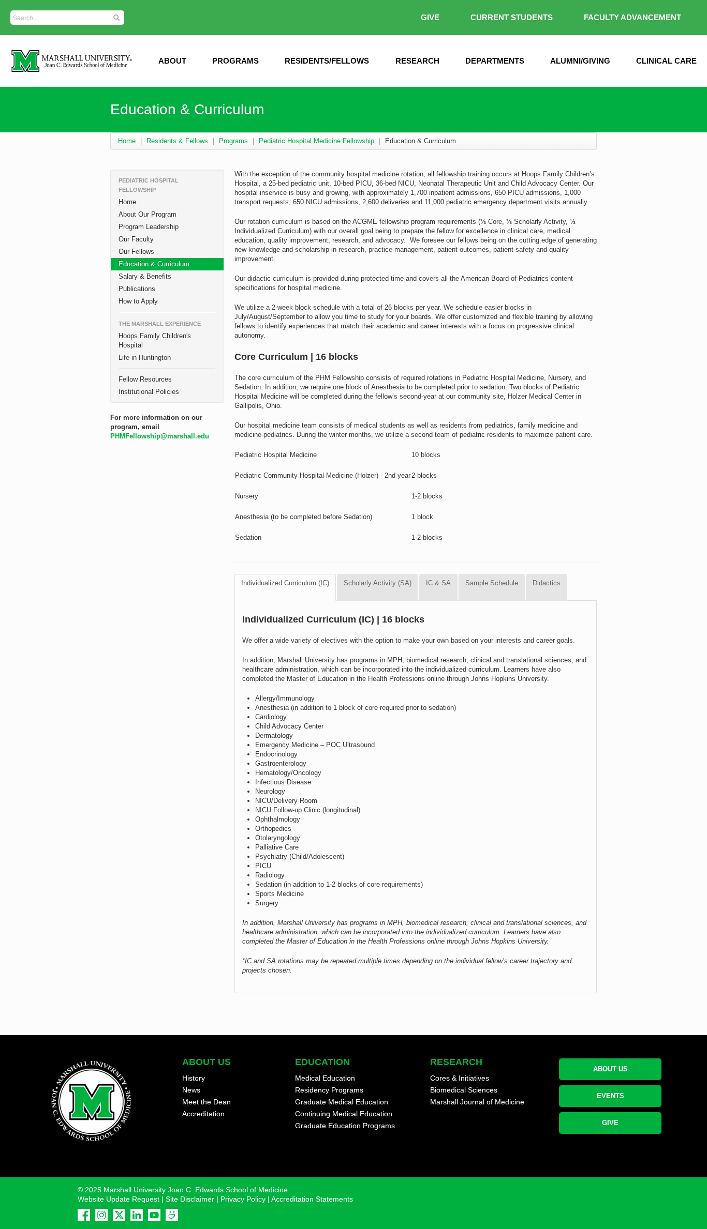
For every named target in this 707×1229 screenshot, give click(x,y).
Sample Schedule (491, 583)
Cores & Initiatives (459, 1078)
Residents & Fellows (177, 141)
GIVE (430, 17)
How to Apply (138, 301)
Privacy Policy (243, 1199)
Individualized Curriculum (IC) (285, 583)
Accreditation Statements (312, 1199)
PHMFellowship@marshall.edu (159, 436)
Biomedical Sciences (463, 1090)
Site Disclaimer (190, 1199)
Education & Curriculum (154, 264)
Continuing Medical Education (343, 1114)
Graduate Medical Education (341, 1102)
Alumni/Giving (580, 60)
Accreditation (203, 1114)
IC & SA (438, 583)
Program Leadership (149, 227)
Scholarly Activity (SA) (377, 583)
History (193, 1078)
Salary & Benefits (145, 276)
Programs (235, 60)
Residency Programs (329, 1090)
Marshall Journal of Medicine (477, 1102)
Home (127, 141)
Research (417, 60)
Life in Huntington (145, 357)
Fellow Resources (145, 379)
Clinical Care (666, 60)
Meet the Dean (206, 1102)
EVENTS (610, 1096)
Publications (137, 289)
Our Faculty (136, 239)
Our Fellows (136, 251)
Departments (494, 60)
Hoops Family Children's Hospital (155, 340)
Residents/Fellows (327, 60)
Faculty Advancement (632, 17)
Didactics (547, 583)
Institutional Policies (149, 392)
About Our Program (147, 214)
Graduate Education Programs (345, 1125)
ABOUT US (610, 1069)
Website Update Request (118, 1199)
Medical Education (325, 1078)
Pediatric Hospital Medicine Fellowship (316, 141)
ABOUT (172, 60)
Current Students (511, 17)
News (191, 1090)
